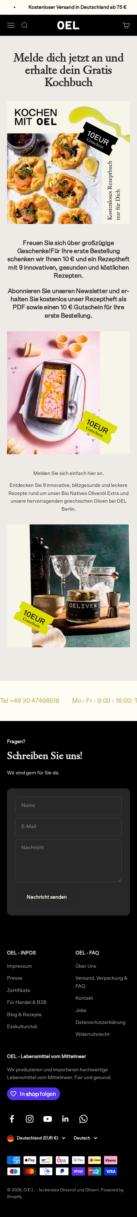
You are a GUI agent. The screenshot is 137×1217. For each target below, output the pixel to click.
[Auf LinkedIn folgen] (65, 1119)
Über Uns (86, 966)
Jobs (81, 1010)
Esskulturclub (22, 1026)
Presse (14, 978)
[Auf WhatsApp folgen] (83, 1119)
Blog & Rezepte (24, 1014)
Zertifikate (18, 990)
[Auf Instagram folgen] (29, 1119)
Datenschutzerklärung (100, 1022)
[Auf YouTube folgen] (47, 1119)
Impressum (19, 966)
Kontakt (84, 998)
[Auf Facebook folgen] (12, 1119)
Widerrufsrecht (93, 1034)
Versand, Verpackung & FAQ (102, 982)
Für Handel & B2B (27, 1002)
